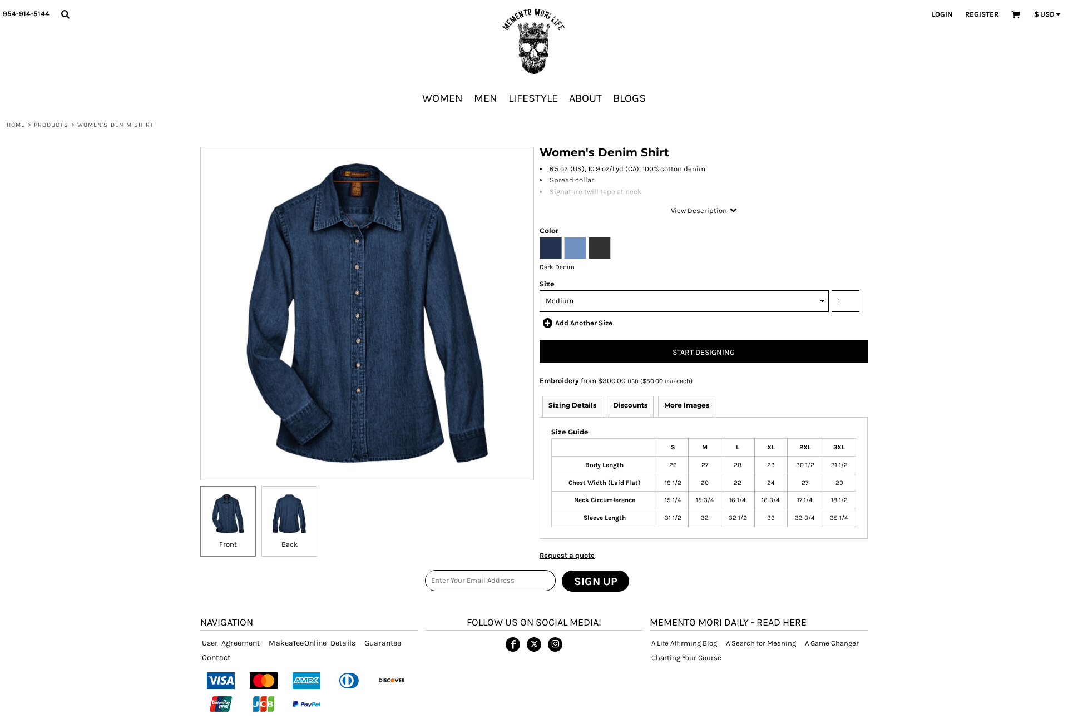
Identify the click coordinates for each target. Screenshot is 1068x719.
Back (289, 544)
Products (51, 124)
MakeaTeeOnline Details (312, 643)
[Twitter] (534, 644)
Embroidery (559, 380)
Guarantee (382, 643)
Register (981, 14)
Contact (216, 657)
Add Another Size (583, 323)
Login (942, 14)
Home (16, 124)
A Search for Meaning (761, 643)
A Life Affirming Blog (684, 643)
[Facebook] (513, 644)
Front (228, 544)
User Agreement (231, 643)
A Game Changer (832, 643)
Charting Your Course (686, 657)
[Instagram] (555, 644)
